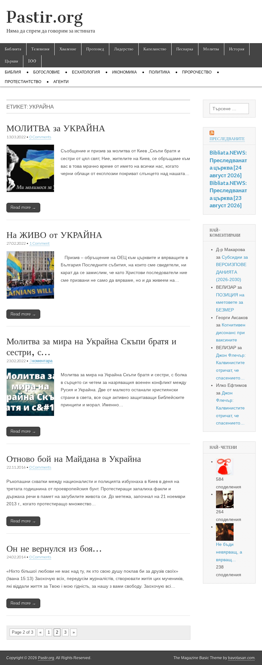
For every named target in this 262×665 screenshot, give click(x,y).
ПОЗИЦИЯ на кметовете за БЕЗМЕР (230, 302)
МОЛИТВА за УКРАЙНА (55, 128)
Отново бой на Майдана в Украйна (73, 458)
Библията (13, 49)
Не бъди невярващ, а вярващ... (229, 552)
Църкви (11, 61)
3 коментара (40, 360)
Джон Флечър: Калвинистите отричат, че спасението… (230, 408)
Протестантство (23, 82)
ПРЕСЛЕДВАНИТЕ (227, 138)
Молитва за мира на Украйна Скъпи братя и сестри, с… (91, 346)
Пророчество (197, 72)
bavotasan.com (241, 658)
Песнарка (184, 49)
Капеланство (154, 49)
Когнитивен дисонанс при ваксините (230, 332)
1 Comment (39, 243)
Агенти (61, 82)
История (236, 49)
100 (32, 61)
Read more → (23, 207)
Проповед (95, 49)
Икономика (124, 72)
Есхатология (86, 72)
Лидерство (124, 49)
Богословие (46, 72)
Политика (159, 72)
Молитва (211, 49)
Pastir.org (44, 17)
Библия (13, 72)
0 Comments (40, 136)
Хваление (67, 49)
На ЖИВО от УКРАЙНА (54, 235)
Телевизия (40, 49)
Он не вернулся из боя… (54, 548)
